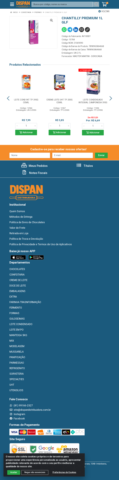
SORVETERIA (16, 373)
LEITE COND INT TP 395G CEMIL (26, 101)
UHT (11, 384)
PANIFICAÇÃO (17, 357)
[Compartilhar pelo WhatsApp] (64, 29)
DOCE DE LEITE (17, 285)
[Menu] (12, 4)
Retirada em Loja (18, 233)
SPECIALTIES (16, 379)
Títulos (88, 166)
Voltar (105, 11)
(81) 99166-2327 (23, 405)
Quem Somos (17, 211)
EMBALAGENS (17, 291)
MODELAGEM (16, 346)
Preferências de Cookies (64, 472)
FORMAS (14, 313)
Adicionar (27, 132)
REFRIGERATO (17, 368)
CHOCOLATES (17, 269)
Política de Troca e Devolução (26, 238)
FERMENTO (15, 307)
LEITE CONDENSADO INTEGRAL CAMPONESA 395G (93, 101)
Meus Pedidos (38, 166)
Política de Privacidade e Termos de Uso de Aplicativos (40, 244)
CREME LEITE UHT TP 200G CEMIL (59, 101)
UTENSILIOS (16, 390)
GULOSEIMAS (17, 318)
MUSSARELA (16, 351)
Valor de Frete (17, 227)
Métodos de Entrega (20, 216)
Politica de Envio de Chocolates (27, 222)
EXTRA (13, 296)
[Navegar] (8, 98)
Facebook (19, 418)
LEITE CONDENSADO (20, 324)
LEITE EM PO (16, 329)
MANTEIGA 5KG (18, 335)
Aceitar (13, 472)
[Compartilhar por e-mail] (81, 29)
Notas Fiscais (37, 173)
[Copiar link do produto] (87, 29)
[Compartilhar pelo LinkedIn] (75, 29)
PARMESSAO (16, 362)
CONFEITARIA (17, 274)
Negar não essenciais (34, 472)
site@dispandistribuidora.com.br (32, 409)
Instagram (19, 414)
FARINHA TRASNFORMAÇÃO (25, 302)
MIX (11, 340)
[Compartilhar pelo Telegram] (69, 29)
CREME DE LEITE (18, 280)
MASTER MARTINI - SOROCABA (87, 56)
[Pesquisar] (96, 4)
